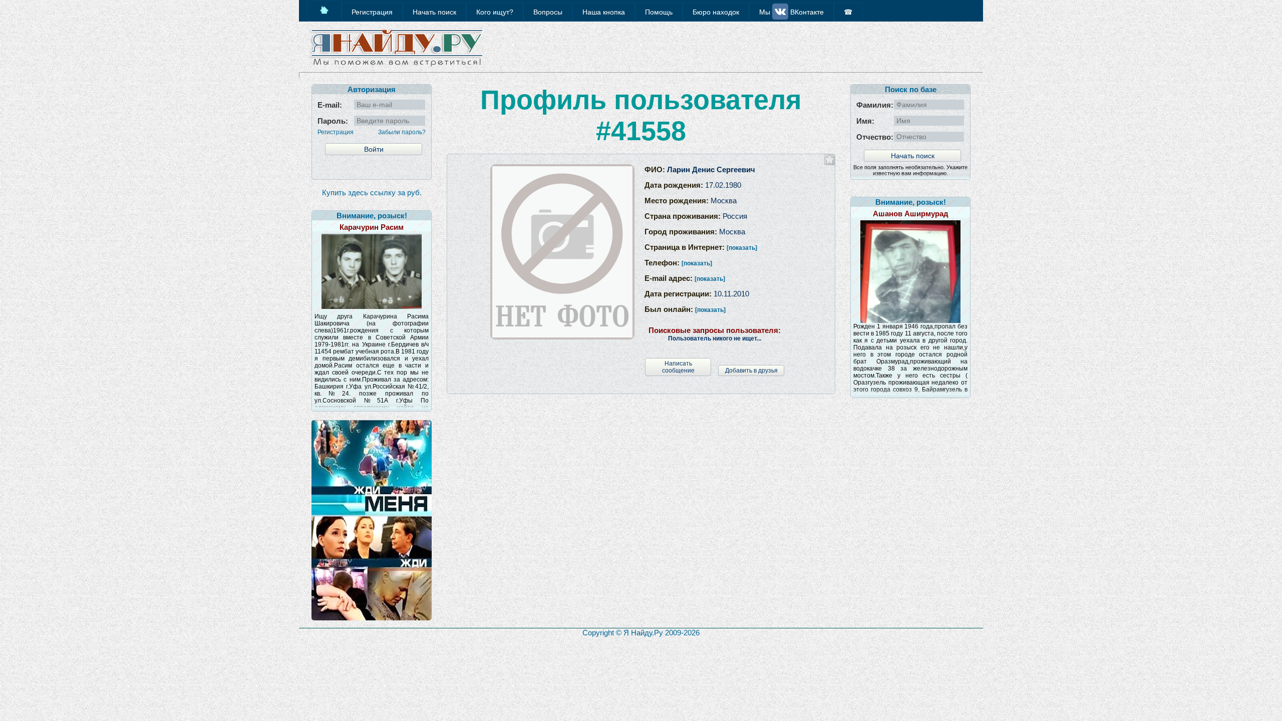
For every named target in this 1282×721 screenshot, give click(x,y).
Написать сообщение (678, 367)
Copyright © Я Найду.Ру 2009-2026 (641, 632)
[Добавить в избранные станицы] (829, 159)
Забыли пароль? (402, 132)
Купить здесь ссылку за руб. (372, 192)
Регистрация (335, 132)
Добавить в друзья (751, 370)
